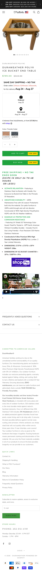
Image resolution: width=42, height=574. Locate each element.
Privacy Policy (7, 487)
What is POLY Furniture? (11, 464)
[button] (36, 34)
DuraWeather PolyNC (13, 63)
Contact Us (6, 456)
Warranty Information (10, 476)
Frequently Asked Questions (12, 484)
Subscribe (11, 516)
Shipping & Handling (10, 460)
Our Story (6, 468)
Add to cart (18, 153)
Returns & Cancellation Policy (13, 480)
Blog (4, 472)
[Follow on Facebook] (3, 543)
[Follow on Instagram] (9, 543)
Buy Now (18, 162)
